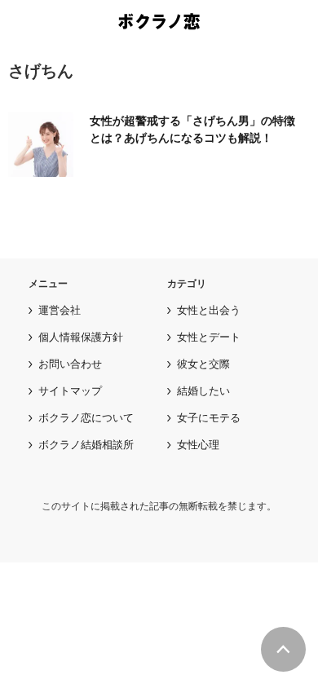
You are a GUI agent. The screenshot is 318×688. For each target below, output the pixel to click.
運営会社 (59, 309)
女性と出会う (209, 309)
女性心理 (198, 444)
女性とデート (209, 336)
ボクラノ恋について (86, 417)
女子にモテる (209, 417)
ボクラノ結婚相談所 (86, 444)
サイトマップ (70, 390)
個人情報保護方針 (80, 336)
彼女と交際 (203, 363)
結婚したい (203, 390)
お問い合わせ (70, 363)
